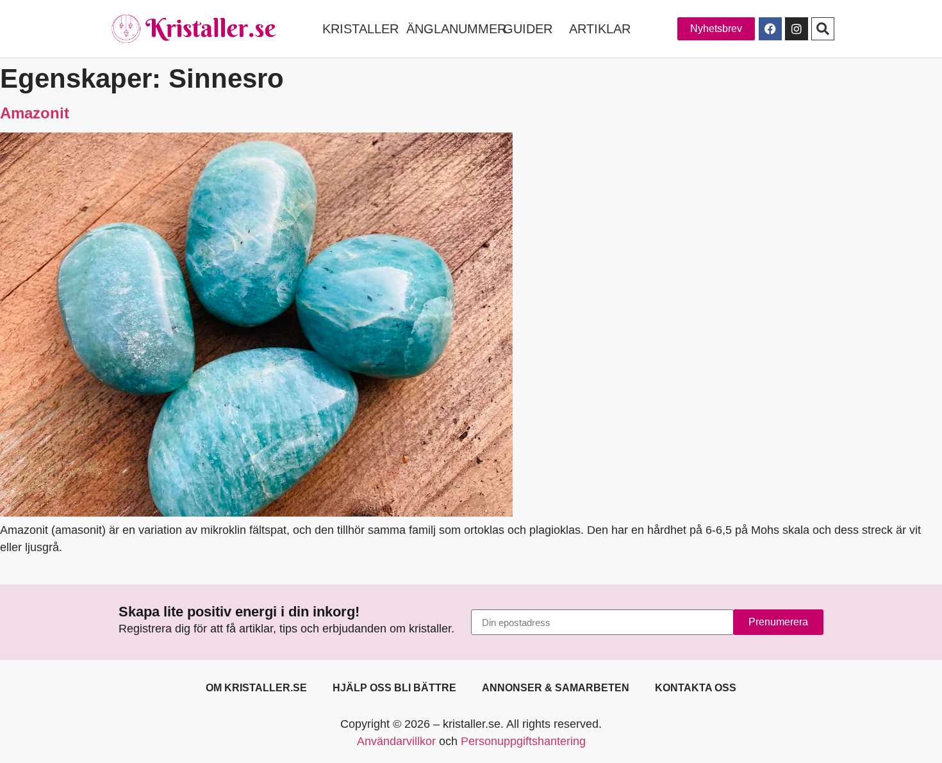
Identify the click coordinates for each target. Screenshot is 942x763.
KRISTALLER (360, 29)
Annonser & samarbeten (555, 687)
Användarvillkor (396, 741)
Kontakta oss (695, 687)
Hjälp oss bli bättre (394, 687)
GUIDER (527, 29)
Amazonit (34, 113)
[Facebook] (770, 28)
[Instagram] (796, 28)
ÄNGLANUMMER (456, 29)
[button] (822, 28)
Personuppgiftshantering (523, 741)
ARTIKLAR (600, 29)
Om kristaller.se (256, 687)
